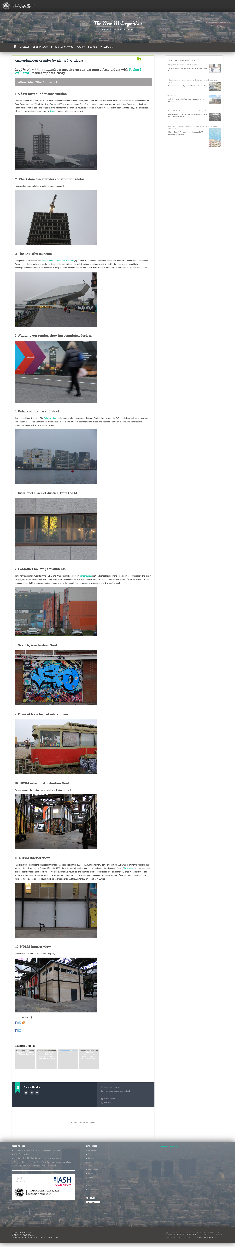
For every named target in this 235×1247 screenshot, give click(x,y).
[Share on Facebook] (16, 1030)
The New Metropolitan (117, 23)
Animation (92, 1150)
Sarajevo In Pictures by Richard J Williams (25, 1053)
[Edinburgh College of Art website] (36, 1198)
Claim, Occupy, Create (22, 1154)
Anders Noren (204, 1237)
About (81, 47)
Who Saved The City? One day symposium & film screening (37, 1158)
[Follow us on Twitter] (19, 1022)
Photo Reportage (110, 1091)
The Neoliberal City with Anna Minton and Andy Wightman (36, 1150)
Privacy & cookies (21, 1234)
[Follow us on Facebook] (16, 1022)
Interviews (40, 47)
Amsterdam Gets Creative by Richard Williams (49, 60)
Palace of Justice (51, 418)
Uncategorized (124, 1091)
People (92, 47)
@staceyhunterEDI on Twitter (37, 1092)
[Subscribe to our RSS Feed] (23, 1022)
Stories (24, 47)
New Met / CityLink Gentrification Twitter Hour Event (34, 1166)
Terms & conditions (22, 1233)
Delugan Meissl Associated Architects (57, 261)
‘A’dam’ (52, 111)
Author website (31, 1092)
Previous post (109, 1098)
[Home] (15, 47)
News (90, 1166)
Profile (90, 1173)
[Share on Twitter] (19, 1030)
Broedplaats (129, 868)
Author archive (26, 1092)
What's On (92, 1189)
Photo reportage (62, 47)
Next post (107, 1102)
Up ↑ (214, 1237)
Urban (90, 1185)
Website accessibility (23, 1236)
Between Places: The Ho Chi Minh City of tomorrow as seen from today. (42, 1162)
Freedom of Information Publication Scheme (35, 1237)
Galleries (91, 1158)
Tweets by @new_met (169, 1146)
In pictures (68, 1052)
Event (90, 1154)
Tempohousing (85, 576)
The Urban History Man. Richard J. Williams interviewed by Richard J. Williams (46, 1055)
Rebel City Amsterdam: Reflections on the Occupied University (89, 1055)
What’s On (106, 47)
